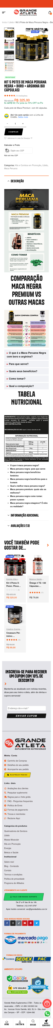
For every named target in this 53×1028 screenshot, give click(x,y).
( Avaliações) (21, 95)
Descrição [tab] (17, 181)
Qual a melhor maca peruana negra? (27, 485)
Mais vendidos (46, 1024)
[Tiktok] (19, 923)
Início (4, 22)
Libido (11, 22)
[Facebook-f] (7, 923)
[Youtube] (25, 923)
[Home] (6, 1022)
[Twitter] (36, 923)
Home (6, 1024)
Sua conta (20, 1024)
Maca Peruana (10, 168)
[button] (44, 33)
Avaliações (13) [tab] (20, 526)
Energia (9, 579)
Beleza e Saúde (35, 579)
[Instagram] (13, 923)
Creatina (9, 629)
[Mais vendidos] (46, 1021)
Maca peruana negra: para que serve (27, 468)
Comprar (13, 132)
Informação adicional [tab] (25, 515)
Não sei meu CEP (11, 155)
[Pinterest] (30, 923)
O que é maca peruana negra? (24, 465)
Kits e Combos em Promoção (28, 165)
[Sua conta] (19, 1022)
